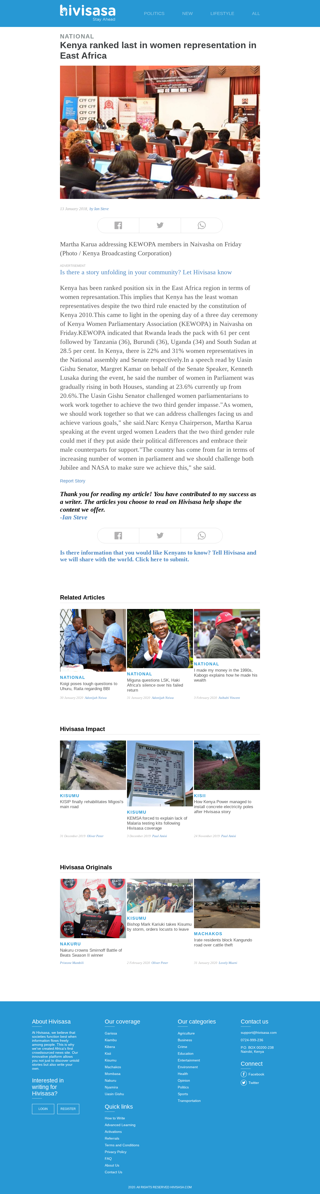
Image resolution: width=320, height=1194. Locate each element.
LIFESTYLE (222, 13)
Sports (183, 1094)
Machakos (113, 1067)
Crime (182, 1047)
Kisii (108, 1053)
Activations (113, 1132)
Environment (188, 1067)
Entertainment (189, 1060)
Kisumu (110, 1060)
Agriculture (186, 1033)
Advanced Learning (120, 1125)
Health (183, 1074)
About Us (112, 1165)
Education (186, 1053)
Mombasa (112, 1074)
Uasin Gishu (114, 1094)
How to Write (115, 1118)
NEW (187, 13)
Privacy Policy (115, 1152)
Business (185, 1040)
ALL (256, 13)
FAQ (108, 1159)
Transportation (189, 1101)
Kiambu (111, 1040)
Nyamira (111, 1087)
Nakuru (110, 1080)
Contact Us (113, 1172)
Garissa (111, 1033)
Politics (183, 1087)
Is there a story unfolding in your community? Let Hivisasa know (146, 272)
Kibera (110, 1047)
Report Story (72, 480)
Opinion (184, 1080)
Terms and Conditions (122, 1145)
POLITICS (154, 13)
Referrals (112, 1138)
